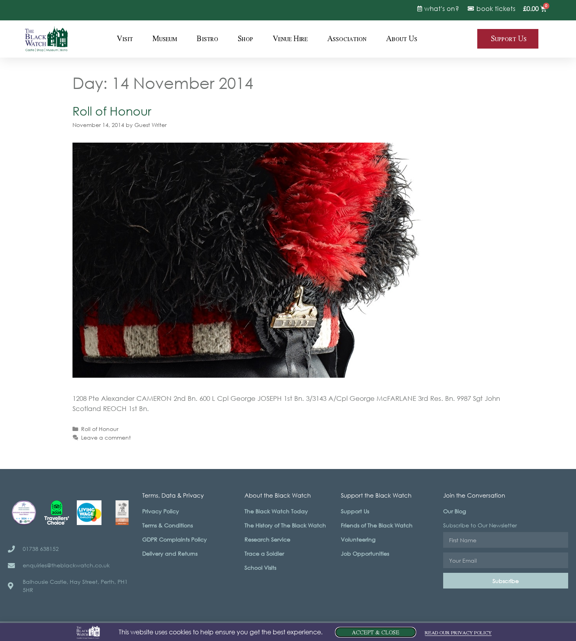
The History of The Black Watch (285, 525)
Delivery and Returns (169, 553)
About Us (401, 38)
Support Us (355, 511)
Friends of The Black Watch (377, 525)
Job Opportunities (365, 553)
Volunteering (358, 539)
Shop (245, 38)
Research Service (267, 539)
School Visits (260, 567)
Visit (125, 38)
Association (346, 38)
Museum (164, 38)
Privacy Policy (160, 511)
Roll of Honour (111, 110)
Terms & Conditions (167, 525)
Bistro (207, 38)
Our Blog (454, 511)
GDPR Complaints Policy (174, 539)
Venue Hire (290, 38)
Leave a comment (106, 437)
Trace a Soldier (264, 553)
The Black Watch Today (276, 511)
